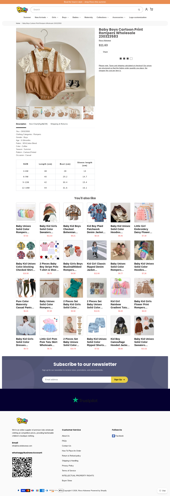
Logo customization (137, 17)
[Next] (92, 113)
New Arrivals (40, 17)
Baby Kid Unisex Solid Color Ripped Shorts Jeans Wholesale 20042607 (97, 342)
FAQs (64, 441)
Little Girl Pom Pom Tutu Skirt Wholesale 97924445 (48, 342)
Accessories (118, 17)
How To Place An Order (71, 451)
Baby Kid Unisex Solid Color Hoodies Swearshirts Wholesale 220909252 (120, 229)
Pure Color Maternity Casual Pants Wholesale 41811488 (24, 304)
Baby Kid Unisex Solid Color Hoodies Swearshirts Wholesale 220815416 (144, 266)
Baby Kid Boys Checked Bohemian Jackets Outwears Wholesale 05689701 (72, 229)
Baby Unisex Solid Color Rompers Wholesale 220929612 (118, 266)
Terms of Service (69, 471)
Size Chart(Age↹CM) (38, 124)
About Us (66, 436)
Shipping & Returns (59, 124)
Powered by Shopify (99, 491)
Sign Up (118, 380)
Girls (54, 17)
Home (18, 23)
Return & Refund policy (71, 456)
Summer (27, 17)
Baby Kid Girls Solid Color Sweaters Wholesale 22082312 (48, 229)
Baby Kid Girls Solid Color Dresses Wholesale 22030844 (24, 342)
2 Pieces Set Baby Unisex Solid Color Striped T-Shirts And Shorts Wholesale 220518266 (72, 342)
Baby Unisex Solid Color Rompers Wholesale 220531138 (47, 304)
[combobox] (83, 10)
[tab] (22, 124)
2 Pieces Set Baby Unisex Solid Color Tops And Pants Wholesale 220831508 (96, 304)
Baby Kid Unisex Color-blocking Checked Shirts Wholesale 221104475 (26, 266)
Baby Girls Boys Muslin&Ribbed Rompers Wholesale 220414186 (73, 266)
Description (21, 124)
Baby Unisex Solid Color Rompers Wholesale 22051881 (23, 229)
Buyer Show (67, 480)
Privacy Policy (68, 466)
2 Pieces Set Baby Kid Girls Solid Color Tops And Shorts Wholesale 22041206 (73, 304)
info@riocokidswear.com (22, 446)
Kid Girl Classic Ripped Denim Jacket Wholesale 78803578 (96, 266)
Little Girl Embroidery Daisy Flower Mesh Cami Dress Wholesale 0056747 (142, 229)
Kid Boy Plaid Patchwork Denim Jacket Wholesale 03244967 (95, 229)
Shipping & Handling (70, 461)
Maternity (89, 17)
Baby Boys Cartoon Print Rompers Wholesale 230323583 (42, 23)
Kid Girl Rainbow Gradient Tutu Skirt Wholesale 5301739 (120, 304)
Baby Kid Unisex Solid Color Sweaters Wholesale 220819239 (144, 342)
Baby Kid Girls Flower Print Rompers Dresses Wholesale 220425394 (143, 304)
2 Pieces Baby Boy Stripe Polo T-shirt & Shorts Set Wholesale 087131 (49, 266)
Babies (76, 17)
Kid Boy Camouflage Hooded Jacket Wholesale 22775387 (119, 342)
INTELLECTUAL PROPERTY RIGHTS (78, 476)
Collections (102, 17)
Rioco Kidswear (105, 40)
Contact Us (66, 446)
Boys (64, 17)
